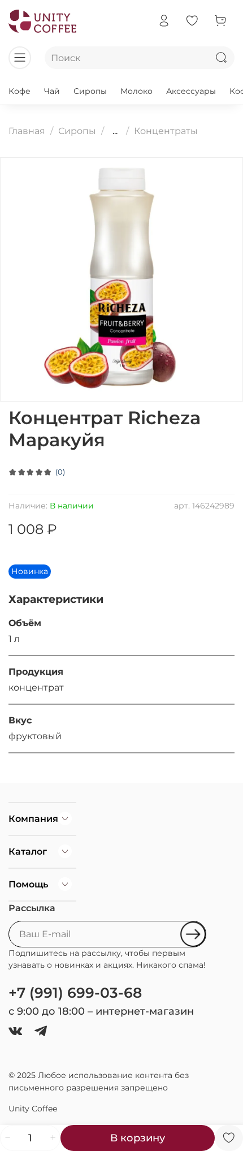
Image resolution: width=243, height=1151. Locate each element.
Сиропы (90, 91)
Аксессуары (191, 91)
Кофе (19, 91)
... (115, 131)
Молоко (136, 91)
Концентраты (166, 131)
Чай (52, 91)
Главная (26, 131)
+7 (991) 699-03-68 (75, 992)
